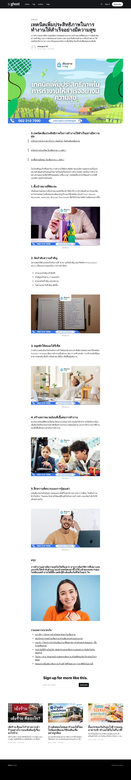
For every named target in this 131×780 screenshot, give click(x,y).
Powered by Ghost (117, 765)
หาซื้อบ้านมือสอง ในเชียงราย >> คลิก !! (47, 159)
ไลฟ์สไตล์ (34, 20)
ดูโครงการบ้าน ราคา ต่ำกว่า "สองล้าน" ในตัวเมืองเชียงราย (55, 141)
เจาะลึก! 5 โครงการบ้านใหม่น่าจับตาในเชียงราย (55, 634)
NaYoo (10, 765)
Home (27, 4)
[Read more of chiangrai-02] (33, 47)
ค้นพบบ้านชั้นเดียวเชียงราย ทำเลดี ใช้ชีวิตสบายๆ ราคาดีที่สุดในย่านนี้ (64, 663)
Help (48, 4)
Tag (33, 4)
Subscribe (117, 4)
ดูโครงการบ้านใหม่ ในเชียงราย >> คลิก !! (48, 150)
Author (40, 4)
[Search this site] (101, 4)
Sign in (107, 4)
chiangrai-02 (42, 46)
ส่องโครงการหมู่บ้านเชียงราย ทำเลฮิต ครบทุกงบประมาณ (59, 638)
